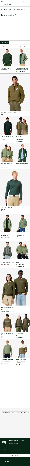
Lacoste (4, 412)
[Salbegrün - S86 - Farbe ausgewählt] (16, 71)
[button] (25, 1)
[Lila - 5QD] (3, 337)
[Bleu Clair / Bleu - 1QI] (7, 264)
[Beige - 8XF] (3, 237)
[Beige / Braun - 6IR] (3, 264)
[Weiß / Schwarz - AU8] (18, 364)
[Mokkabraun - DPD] (7, 167)
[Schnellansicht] (13, 65)
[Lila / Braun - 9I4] (4, 264)
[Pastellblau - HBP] (21, 264)
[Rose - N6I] (18, 71)
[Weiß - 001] (19, 71)
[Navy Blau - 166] (22, 71)
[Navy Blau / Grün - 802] (19, 364)
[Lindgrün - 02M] (5, 167)
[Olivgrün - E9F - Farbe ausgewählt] (1, 114)
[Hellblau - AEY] (5, 237)
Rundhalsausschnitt (22, 9)
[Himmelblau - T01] (7, 237)
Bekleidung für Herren (16, 412)
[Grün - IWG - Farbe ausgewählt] (1, 210)
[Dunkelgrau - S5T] (4, 210)
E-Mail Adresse (6, 450)
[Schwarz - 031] (21, 71)
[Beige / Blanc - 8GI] (5, 264)
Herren (8, 412)
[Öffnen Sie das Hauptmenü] (28, 1)
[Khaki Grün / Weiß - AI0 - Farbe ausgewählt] (16, 364)
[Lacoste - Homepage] (2, 1)
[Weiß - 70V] (4, 309)
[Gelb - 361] (3, 309)
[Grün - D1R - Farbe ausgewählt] (1, 264)
